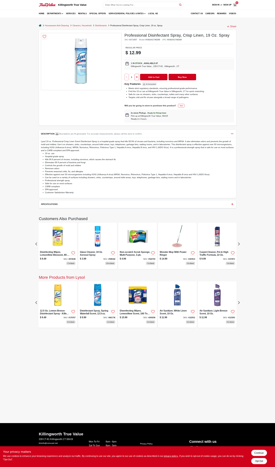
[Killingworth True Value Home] (47, 5)
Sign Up (227, 5)
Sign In (215, 5)
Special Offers (97, 13)
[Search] (180, 4)
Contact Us (197, 13)
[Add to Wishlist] (44, 36)
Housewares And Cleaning (57, 25)
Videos (232, 13)
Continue (259, 453)
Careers (210, 13)
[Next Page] (239, 244)
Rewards (221, 13)
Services (71, 13)
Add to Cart (153, 77)
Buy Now (182, 77)
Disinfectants (101, 25)
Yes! (181, 106)
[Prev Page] (36, 244)
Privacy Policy (146, 444)
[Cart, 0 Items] (234, 4)
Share (233, 26)
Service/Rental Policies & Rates (126, 13)
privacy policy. (171, 456)
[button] (137, 134)
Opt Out (259, 461)
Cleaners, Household (82, 25)
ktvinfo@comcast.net (48, 443)
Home (42, 13)
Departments (54, 13)
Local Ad (153, 13)
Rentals (82, 13)
